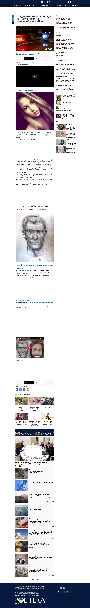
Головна (16, 5)
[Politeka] (45, 2)
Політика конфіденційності (20, 595)
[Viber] (13, 21)
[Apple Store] (61, 592)
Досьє (21, 5)
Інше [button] (73, 5)
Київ (52, 5)
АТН (22, 360)
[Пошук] (75, 2)
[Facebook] (13, 16)
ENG (69, 5)
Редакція (28, 595)
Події (64, 5)
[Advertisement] (35, 149)
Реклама (33, 595)
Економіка (27, 5)
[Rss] (68, 2)
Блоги (38, 5)
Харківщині (33, 54)
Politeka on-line (45, 5)
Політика (33, 5)
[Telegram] (70, 2)
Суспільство (58, 5)
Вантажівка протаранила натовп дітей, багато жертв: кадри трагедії (34, 160)
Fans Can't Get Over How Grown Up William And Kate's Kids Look (68, 97)
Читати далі (35, 579)
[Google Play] (70, 592)
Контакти (37, 595)
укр (16, 2)
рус (20, 2)
